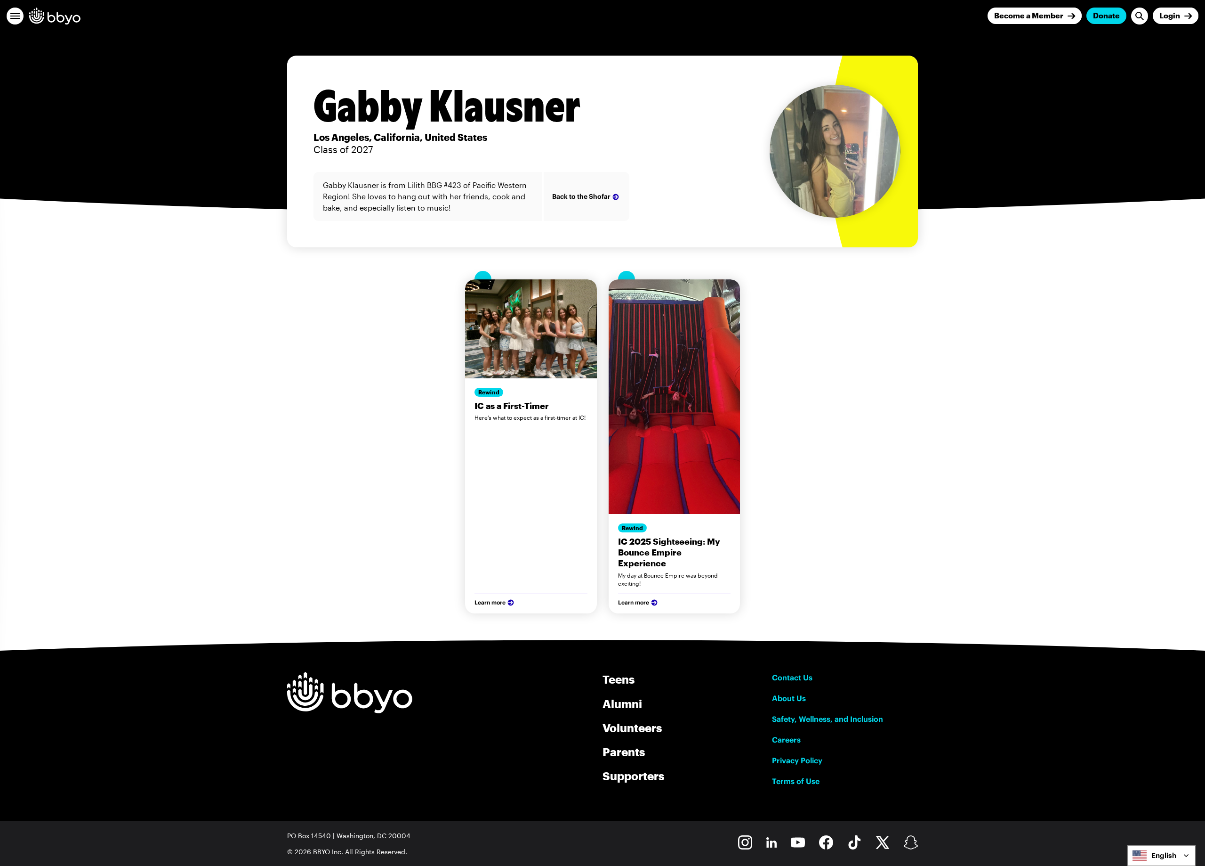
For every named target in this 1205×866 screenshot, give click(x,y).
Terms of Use (795, 781)
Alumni (622, 704)
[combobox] (1161, 855)
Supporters (633, 776)
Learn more (490, 602)
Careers (786, 739)
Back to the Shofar (581, 196)
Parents (623, 752)
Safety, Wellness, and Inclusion (827, 719)
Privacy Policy (797, 760)
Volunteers (632, 728)
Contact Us (792, 677)
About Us (789, 698)
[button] (15, 16)
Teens (618, 679)
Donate (1106, 15)
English (1163, 855)
